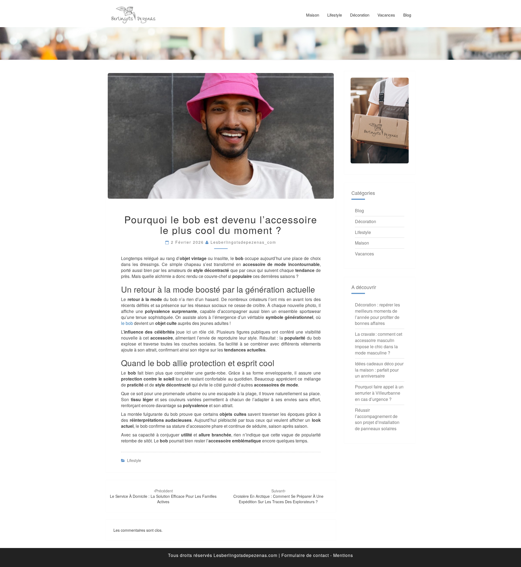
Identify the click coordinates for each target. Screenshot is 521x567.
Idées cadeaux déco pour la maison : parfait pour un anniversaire (379, 369)
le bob (127, 323)
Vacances (386, 15)
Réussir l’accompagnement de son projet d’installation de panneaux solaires (377, 419)
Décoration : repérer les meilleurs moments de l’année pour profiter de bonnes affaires (377, 314)
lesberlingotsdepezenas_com (243, 242)
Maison (312, 15)
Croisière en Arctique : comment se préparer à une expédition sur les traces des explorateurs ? (278, 496)
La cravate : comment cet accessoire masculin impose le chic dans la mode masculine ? (378, 343)
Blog (407, 15)
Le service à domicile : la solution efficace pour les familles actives (163, 496)
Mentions (343, 555)
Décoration (359, 15)
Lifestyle (334, 15)
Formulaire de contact (305, 555)
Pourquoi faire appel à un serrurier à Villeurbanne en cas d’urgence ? (379, 393)
